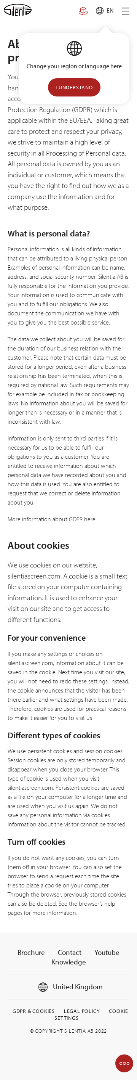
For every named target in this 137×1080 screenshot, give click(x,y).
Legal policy (82, 1011)
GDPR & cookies (34, 1011)
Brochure (31, 952)
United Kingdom (77, 986)
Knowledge (68, 961)
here (90, 519)
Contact (69, 952)
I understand (74, 87)
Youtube (106, 952)
